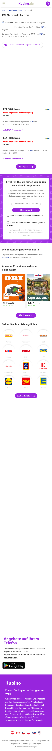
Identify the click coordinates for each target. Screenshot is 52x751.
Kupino (4, 10)
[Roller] (8, 351)
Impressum (15, 744)
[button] (22, 45)
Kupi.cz (23, 733)
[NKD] (26, 351)
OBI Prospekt (13, 291)
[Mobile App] (13, 666)
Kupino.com (40, 733)
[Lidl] (8, 382)
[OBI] (43, 336)
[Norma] (8, 336)
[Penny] (26, 382)
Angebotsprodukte (15, 10)
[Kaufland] (43, 366)
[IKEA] (43, 351)
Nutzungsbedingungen (32, 744)
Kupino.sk (34, 733)
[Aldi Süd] (26, 366)
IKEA (42, 27)
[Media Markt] (8, 366)
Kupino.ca (18, 733)
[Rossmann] (26, 336)
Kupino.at (12, 733)
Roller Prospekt (38, 291)
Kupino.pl (29, 733)
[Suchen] (48, 3)
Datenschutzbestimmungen (26, 747)
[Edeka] (43, 382)
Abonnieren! (25, 210)
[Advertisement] (26, 76)
